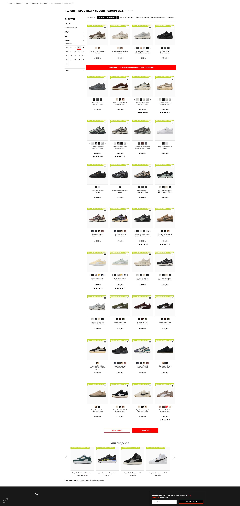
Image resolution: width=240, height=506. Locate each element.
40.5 (79, 51)
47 (79, 60)
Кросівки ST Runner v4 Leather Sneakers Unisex (142, 235)
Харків (78, 480)
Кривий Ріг (100, 480)
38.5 (67, 51)
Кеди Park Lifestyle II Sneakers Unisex (120, 103)
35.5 (67, 47)
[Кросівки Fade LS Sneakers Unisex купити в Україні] (97, 218)
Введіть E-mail (157, 501)
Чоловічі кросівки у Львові (40, 3)
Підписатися (191, 501)
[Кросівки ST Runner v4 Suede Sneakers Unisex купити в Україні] (165, 218)
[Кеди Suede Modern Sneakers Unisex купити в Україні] (165, 349)
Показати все (145, 430)
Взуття (26, 3)
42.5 (71, 55)
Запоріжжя (93, 480)
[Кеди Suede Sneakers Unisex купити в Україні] (165, 130)
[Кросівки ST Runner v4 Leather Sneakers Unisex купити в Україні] (142, 218)
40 (75, 51)
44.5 (83, 55)
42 (66, 55)
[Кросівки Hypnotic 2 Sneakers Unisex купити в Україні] (142, 86)
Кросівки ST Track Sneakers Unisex (120, 323)
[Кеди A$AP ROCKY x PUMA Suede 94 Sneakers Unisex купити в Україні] (97, 349)
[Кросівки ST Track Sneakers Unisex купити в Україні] (120, 305)
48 (83, 60)
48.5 (67, 64)
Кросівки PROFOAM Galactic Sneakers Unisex (142, 52)
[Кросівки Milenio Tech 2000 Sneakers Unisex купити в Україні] (165, 174)
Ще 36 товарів (117, 430)
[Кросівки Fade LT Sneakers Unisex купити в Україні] (165, 35)
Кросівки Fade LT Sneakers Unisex (165, 52)
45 (66, 60)
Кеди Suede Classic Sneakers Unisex (97, 279)
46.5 (75, 60)
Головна (10, 3)
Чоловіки (18, 3)
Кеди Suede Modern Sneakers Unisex (165, 366)
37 (75, 47)
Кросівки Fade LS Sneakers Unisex (97, 235)
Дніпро (83, 480)
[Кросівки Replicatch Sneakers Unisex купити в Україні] (165, 393)
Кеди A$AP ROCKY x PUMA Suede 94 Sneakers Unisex (97, 367)
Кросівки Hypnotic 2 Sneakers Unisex (142, 103)
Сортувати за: (91, 17)
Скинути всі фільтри (71, 27)
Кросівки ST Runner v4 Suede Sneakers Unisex (165, 235)
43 (75, 55)
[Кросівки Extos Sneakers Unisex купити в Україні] (97, 35)
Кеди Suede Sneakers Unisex (165, 147)
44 (79, 55)
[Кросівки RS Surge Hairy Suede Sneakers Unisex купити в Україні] (142, 130)
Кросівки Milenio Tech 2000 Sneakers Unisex (165, 191)
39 (70, 51)
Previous (135, 48)
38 (83, 47)
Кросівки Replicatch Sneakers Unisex (165, 410)
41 (83, 51)
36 (70, 47)
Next (150, 48)
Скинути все (68, 43)
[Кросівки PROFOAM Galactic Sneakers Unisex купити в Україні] (142, 35)
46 (70, 60)
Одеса (87, 480)
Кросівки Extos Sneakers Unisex (97, 52)
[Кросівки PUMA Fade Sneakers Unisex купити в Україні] (97, 130)
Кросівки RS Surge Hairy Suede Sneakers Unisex (142, 147)
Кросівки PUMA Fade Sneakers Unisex (97, 147)
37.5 (79, 47)
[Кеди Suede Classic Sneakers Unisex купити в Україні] (97, 262)
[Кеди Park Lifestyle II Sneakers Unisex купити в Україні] (120, 86)
